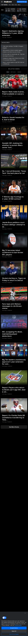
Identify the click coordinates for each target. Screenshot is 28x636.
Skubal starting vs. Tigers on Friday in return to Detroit (14, 279)
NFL (10, 4)
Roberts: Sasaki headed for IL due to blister (13, 118)
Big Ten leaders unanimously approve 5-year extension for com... (14, 362)
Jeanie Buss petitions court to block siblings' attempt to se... (13, 224)
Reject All (14, 631)
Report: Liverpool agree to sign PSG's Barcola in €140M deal (13, 63)
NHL (16, 4)
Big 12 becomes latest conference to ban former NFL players (12, 252)
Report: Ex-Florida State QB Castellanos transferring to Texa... (13, 417)
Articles (13, 72)
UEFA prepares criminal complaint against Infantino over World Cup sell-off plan (12, 51)
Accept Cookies (14, 628)
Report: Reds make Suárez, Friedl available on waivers (13, 93)
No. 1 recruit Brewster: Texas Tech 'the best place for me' (14, 172)
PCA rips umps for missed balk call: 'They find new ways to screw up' (13, 55)
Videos (19, 72)
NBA (13, 4)
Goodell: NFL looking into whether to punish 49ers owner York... (12, 145)
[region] (14, 624)
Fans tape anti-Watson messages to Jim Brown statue (12, 306)
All (8, 72)
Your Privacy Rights (14, 634)
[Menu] (1, 1)
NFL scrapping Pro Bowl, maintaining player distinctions (12, 334)
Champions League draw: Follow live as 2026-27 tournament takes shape (13, 59)
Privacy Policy (18, 625)
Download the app (21, 1)
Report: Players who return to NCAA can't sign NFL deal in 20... (13, 390)
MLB (19, 4)
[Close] (25, 613)
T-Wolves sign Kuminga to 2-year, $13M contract (13, 198)
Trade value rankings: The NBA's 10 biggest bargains (13, 47)
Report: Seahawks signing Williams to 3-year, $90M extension (13, 33)
